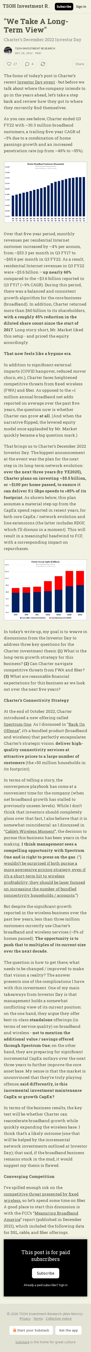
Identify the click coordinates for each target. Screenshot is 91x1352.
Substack (22, 1342)
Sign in (81, 6)
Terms (38, 1318)
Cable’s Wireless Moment (30, 831)
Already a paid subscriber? (45, 1285)
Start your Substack (33, 1330)
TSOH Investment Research (35, 48)
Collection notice (59, 1318)
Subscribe (64, 6)
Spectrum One (17, 724)
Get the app (68, 1330)
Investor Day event (36, 82)
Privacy (25, 1318)
